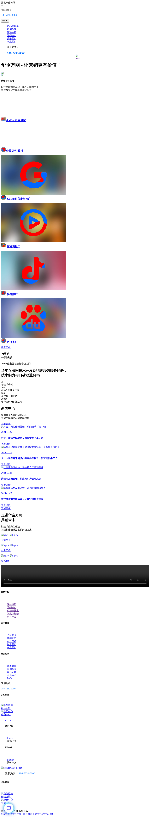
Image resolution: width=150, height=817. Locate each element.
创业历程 (11, 641)
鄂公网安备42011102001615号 (38, 814)
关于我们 (11, 38)
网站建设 (11, 604)
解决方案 (11, 32)
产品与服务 (13, 26)
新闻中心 (11, 35)
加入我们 (11, 644)
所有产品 (11, 616)
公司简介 (11, 635)
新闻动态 (11, 638)
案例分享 (11, 29)
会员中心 (11, 675)
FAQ (9, 678)
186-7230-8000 (27, 773)
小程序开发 (13, 610)
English (10, 738)
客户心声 (11, 672)
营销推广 (11, 607)
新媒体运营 (13, 613)
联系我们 (11, 41)
